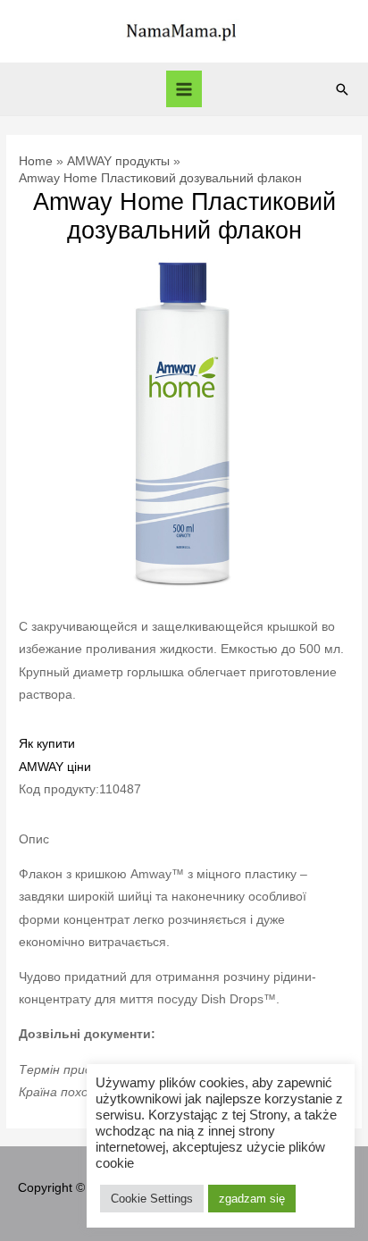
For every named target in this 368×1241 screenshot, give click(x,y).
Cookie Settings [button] (152, 1198)
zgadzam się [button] (252, 1198)
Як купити (47, 743)
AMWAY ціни (55, 767)
